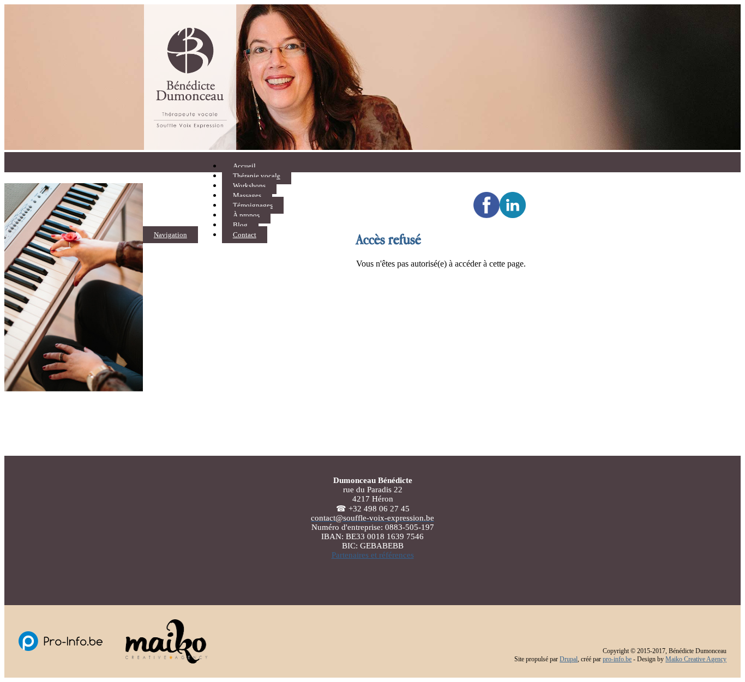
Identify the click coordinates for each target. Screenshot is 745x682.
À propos (246, 215)
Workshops (249, 186)
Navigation (170, 235)
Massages (247, 195)
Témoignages (253, 205)
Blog (240, 225)
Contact (244, 235)
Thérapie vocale (256, 176)
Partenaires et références (373, 555)
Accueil (244, 166)
